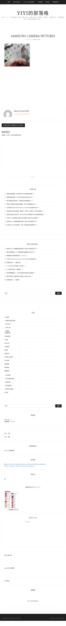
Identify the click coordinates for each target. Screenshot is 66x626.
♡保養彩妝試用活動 (9, 320)
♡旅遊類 (6, 331)
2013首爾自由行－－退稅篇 (11, 279)
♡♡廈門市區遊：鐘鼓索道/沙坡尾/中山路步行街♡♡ (18, 276)
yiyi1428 (29, 39)
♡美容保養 (7, 382)
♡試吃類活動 (8, 385)
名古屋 (6, 339)
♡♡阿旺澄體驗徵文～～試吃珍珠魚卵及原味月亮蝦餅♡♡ (20, 273)
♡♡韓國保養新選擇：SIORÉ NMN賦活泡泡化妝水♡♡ (19, 197)
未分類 (6, 392)
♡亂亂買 (6, 317)
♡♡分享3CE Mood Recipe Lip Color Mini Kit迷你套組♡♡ (20, 259)
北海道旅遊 (7, 336)
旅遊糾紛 (6, 353)
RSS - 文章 (7, 433)
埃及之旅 (6, 343)
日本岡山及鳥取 (8, 357)
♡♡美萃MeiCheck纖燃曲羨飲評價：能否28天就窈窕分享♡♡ (21, 221)
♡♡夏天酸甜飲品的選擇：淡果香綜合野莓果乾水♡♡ (18, 200)
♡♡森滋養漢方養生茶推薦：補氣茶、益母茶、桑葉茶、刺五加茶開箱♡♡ (24, 211)
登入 (10, 135)
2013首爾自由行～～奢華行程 (12, 262)
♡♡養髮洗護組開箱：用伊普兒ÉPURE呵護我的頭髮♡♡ (19, 193)
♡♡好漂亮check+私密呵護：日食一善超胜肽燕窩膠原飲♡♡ (20, 225)
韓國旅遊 (6, 371)
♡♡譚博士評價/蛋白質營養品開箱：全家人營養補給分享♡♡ (20, 204)
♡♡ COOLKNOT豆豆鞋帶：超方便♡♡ (15, 266)
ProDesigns (60, 618)
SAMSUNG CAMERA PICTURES (13, 125)
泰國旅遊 (6, 364)
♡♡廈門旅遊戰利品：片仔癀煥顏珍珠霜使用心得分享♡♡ (20, 252)
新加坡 (6, 350)
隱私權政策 (55, 2)
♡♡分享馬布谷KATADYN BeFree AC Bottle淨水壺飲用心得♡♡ (22, 207)
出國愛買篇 (7, 332)
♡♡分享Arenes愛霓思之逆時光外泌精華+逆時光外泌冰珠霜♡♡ (22, 218)
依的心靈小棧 (16, 2)
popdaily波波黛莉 (28, 2)
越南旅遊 (6, 367)
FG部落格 (40, 2)
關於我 (47, 2)
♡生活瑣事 (7, 375)
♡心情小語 (7, 327)
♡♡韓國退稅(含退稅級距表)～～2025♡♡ (15, 255)
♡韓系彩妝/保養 (8, 389)
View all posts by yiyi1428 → (22, 114)
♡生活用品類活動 (9, 378)
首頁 (9, 2)
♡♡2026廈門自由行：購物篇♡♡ (13, 269)
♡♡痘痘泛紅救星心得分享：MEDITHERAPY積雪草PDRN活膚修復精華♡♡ (24, 214)
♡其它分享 (7, 324)
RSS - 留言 (7, 437)
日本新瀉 (6, 360)
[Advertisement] (33, 87)
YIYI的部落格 (33, 13)
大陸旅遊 (6, 346)
